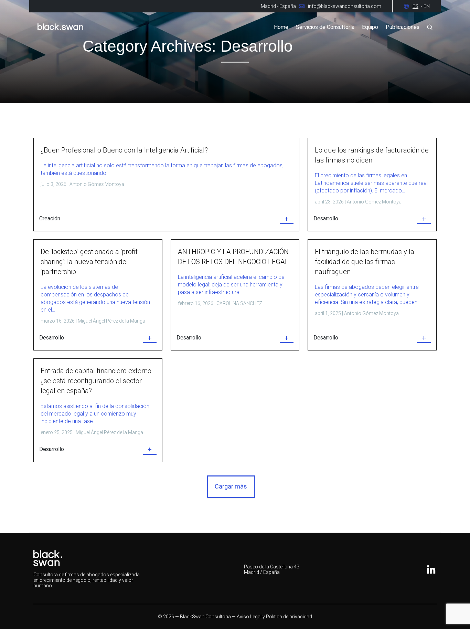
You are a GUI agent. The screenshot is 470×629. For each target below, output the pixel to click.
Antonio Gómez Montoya (97, 184)
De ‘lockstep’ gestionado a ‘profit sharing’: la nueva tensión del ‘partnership (89, 262)
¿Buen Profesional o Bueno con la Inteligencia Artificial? (124, 150)
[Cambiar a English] (427, 6)
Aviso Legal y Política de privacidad (274, 616)
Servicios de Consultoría (325, 27)
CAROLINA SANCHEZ (239, 303)
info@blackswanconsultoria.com (344, 6)
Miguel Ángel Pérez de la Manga (111, 321)
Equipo (370, 27)
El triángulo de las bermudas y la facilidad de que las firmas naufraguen (364, 262)
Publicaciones (402, 27)
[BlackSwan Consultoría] (60, 32)
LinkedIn (431, 569)
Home (281, 27)
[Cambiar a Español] (418, 6)
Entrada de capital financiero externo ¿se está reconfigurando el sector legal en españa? (96, 381)
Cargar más (231, 486)
